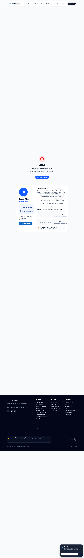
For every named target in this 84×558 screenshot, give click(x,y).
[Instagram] (15, 411)
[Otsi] (58, 4)
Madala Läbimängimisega (55, 408)
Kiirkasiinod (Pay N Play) (40, 423)
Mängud (42, 3)
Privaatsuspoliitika (68, 412)
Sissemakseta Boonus (55, 406)
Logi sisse (64, 3)
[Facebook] (11, 411)
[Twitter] (8, 411)
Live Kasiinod (38, 430)
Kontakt (66, 408)
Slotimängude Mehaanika (41, 406)
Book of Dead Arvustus (40, 410)
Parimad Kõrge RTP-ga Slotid (41, 416)
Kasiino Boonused (54, 402)
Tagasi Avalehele (43, 177)
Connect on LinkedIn (26, 223)
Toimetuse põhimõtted (69, 402)
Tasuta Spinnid (53, 404)
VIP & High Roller (54, 410)
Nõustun (69, 553)
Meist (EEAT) (67, 404)
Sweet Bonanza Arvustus (41, 414)
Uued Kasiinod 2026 (40, 425)
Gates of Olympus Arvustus (41, 412)
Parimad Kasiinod (39, 402)
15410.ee (34, 439)
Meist (47, 3)
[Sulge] (80, 554)
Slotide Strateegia (39, 408)
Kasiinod (27, 3)
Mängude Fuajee (39, 404)
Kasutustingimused (68, 414)
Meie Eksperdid (74, 446)
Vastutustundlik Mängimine (70, 410)
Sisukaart (67, 446)
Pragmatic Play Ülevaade (41, 421)
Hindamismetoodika (68, 406)
